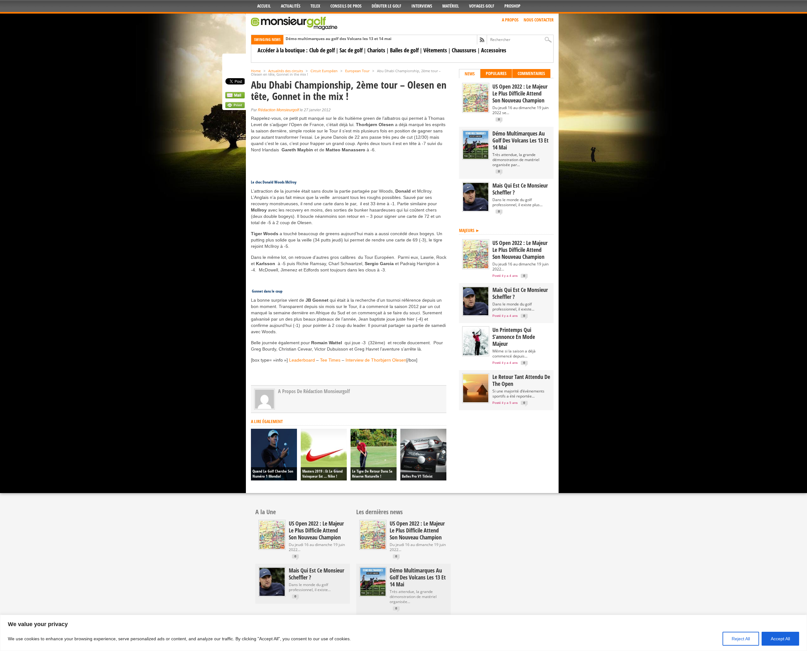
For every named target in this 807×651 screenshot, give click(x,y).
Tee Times (330, 360)
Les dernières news (379, 512)
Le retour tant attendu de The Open (521, 380)
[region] (403, 633)
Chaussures (464, 50)
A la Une (265, 512)
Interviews (421, 6)
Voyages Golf (481, 6)
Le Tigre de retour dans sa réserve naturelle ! (372, 473)
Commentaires (531, 73)
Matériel (450, 6)
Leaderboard (302, 360)
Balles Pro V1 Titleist (417, 476)
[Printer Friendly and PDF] (235, 106)
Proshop (512, 6)
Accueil (264, 6)
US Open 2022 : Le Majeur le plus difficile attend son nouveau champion (520, 93)
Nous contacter (539, 20)
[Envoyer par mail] (235, 96)
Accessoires (493, 50)
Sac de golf (351, 50)
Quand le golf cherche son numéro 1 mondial (273, 473)
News (470, 74)
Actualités (290, 6)
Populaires (496, 73)
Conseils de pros (346, 6)
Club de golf (322, 50)
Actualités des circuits (285, 70)
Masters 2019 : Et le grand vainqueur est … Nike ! (322, 473)
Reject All (741, 638)
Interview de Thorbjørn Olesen (375, 360)
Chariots (376, 50)
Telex (315, 6)
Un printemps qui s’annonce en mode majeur (513, 336)
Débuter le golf (386, 6)
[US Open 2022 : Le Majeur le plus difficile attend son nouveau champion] (475, 110)
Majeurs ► (469, 230)
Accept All (780, 638)
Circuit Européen (324, 70)
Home (256, 70)
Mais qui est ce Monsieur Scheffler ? (520, 189)
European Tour (357, 70)
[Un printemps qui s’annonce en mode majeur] (475, 354)
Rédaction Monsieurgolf (278, 110)
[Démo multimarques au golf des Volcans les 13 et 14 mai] (475, 157)
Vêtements (435, 50)
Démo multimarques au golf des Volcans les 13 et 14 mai (339, 38)
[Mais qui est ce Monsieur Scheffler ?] (475, 209)
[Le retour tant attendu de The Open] (475, 401)
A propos (510, 20)
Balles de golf (404, 50)
